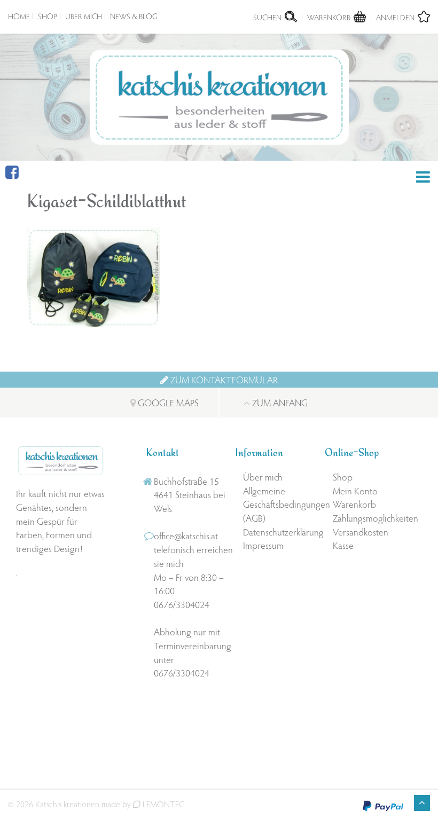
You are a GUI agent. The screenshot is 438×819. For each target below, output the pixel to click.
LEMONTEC (162, 803)
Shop (47, 16)
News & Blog (134, 16)
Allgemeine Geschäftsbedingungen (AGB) (279, 504)
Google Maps (167, 402)
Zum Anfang (279, 402)
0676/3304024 (181, 604)
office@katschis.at (186, 535)
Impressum (263, 545)
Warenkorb (354, 503)
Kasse (343, 545)
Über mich (83, 16)
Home (19, 16)
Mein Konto (355, 490)
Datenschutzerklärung (279, 531)
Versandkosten (360, 531)
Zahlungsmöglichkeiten (369, 517)
